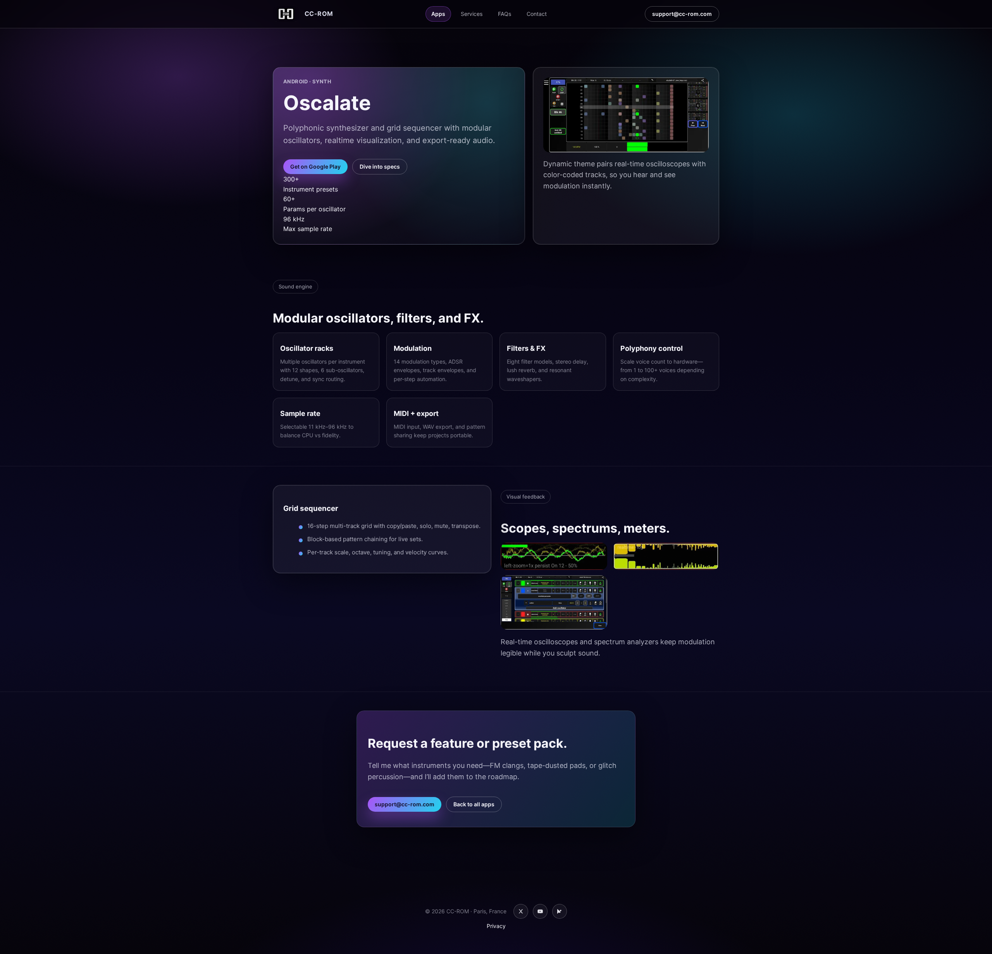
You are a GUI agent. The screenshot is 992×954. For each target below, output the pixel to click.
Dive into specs (380, 166)
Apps (438, 13)
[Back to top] (972, 937)
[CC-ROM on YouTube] (540, 911)
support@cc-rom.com (682, 13)
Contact (537, 13)
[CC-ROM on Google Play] (559, 911)
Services (471, 13)
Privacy (496, 926)
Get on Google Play (315, 166)
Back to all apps (473, 804)
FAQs (504, 13)
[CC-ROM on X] (520, 911)
